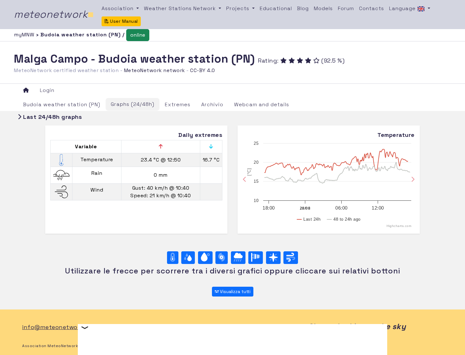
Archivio (212, 104)
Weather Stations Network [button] (180, 8)
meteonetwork (54, 14)
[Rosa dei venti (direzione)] (273, 257)
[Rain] (238, 257)
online (137, 35)
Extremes (177, 104)
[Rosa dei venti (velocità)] (255, 257)
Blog (303, 8)
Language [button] (403, 8)
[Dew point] (205, 257)
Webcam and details (261, 104)
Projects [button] (238, 8)
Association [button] (118, 8)
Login (47, 90)
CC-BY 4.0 (202, 70)
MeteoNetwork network (154, 70)
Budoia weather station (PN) (61, 104)
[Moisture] (188, 257)
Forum (346, 8)
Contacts (371, 8)
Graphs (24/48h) (132, 104)
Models (323, 8)
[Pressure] (221, 257)
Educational (276, 8)
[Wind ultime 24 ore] (290, 257)
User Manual (123, 21)
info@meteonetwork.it (55, 327)
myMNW (25, 34)
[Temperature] (172, 257)
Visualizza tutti (235, 291)
